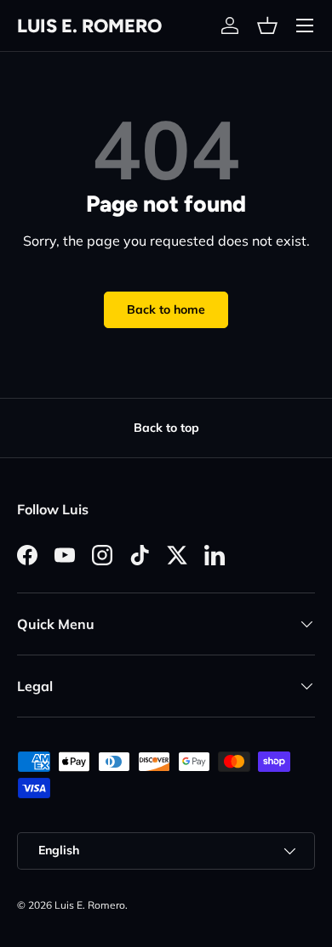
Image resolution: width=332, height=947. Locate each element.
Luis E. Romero (89, 905)
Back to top (166, 427)
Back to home (166, 309)
